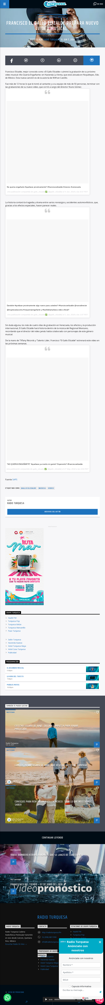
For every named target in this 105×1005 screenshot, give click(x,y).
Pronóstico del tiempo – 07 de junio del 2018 (36, 884)
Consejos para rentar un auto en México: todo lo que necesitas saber (52, 803)
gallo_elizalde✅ (40, 192)
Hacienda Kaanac (15, 643)
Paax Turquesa (14, 631)
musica (42, 488)
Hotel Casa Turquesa (16, 649)
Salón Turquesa (14, 639)
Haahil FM (12, 618)
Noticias (42, 17)
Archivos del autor (52, 511)
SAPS (14, 479)
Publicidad (12, 652)
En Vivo (100, 4)
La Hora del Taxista (15, 676)
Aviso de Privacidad (16, 992)
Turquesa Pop (14, 621)
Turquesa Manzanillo (16, 627)
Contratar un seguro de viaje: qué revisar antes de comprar (51, 765)
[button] (7, 997)
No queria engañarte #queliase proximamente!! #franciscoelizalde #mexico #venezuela (44, 187)
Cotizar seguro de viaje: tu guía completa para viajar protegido (46, 727)
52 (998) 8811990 (49, 937)
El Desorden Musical (15, 668)
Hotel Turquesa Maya (17, 646)
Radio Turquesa (51, 40)
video (51, 488)
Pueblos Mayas (13, 684)
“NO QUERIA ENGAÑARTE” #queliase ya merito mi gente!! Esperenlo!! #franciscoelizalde (45, 464)
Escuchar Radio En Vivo (15, 944)
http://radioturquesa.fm (51, 932)
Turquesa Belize (14, 624)
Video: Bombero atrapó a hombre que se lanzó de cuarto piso (46, 855)
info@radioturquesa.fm (51, 942)
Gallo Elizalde (28, 488)
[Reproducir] (46, 999)
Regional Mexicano (58, 17)
